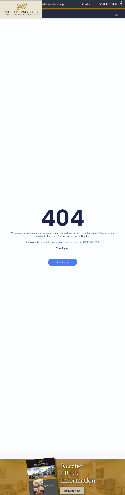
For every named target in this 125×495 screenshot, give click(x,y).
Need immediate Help (51, 4)
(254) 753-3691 (91, 242)
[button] (116, 14)
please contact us (65, 242)
